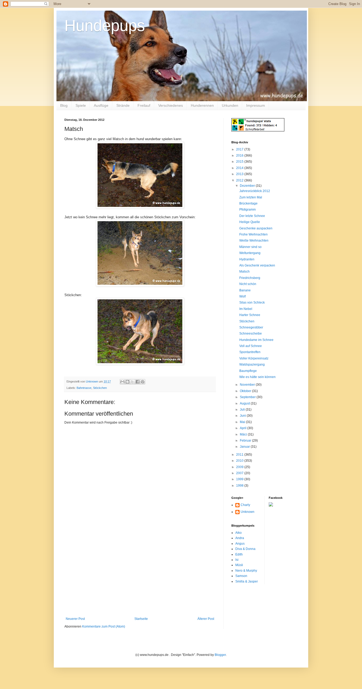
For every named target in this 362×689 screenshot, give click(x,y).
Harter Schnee (249, 315)
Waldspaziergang (252, 364)
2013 (240, 174)
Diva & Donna (245, 549)
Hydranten (246, 259)
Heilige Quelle (249, 222)
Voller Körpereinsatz (253, 358)
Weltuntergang (250, 253)
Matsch (244, 271)
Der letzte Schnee (252, 216)
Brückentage (248, 203)
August (245, 403)
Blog (64, 105)
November (248, 384)
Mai (243, 422)
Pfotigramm (247, 209)
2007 (240, 473)
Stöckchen (100, 387)
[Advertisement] (140, 577)
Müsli (239, 565)
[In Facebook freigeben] (137, 381)
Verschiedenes (170, 105)
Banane (245, 290)
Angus (240, 543)
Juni (243, 415)
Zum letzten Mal (250, 197)
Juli (243, 409)
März (244, 434)
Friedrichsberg (249, 278)
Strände (123, 105)
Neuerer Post (75, 619)
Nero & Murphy (246, 570)
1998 (240, 485)
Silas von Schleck (252, 302)
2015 (240, 161)
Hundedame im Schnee (256, 340)
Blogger (220, 655)
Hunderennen (202, 105)
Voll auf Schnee (250, 346)
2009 (240, 467)
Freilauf (144, 105)
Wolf (242, 296)
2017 (240, 149)
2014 (240, 168)
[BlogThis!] (127, 381)
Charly (245, 505)
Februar (246, 440)
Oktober (246, 391)
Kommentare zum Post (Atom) (103, 626)
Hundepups (104, 25)
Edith (239, 554)
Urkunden (230, 105)
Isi (237, 560)
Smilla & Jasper (246, 581)
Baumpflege (248, 371)
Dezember (248, 186)
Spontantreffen (250, 352)
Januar (245, 446)
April (243, 428)
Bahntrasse (84, 387)
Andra (239, 538)
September (248, 397)
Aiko (238, 533)
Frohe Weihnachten (253, 234)
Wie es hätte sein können (257, 377)
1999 (240, 479)
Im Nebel (245, 309)
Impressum (255, 105)
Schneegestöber (251, 327)
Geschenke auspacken (255, 228)
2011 (240, 454)
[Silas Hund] (271, 505)
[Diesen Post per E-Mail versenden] (122, 381)
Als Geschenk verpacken (257, 265)
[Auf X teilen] (132, 381)
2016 (240, 155)
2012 (240, 180)
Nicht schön (247, 284)
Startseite (141, 619)
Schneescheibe (250, 333)
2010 (240, 461)
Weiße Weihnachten (253, 240)
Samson (241, 576)
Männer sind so (250, 247)
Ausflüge (101, 105)
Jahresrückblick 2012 (254, 191)
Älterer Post (205, 619)
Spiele (81, 105)
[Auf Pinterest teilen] (142, 381)
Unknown (247, 512)
